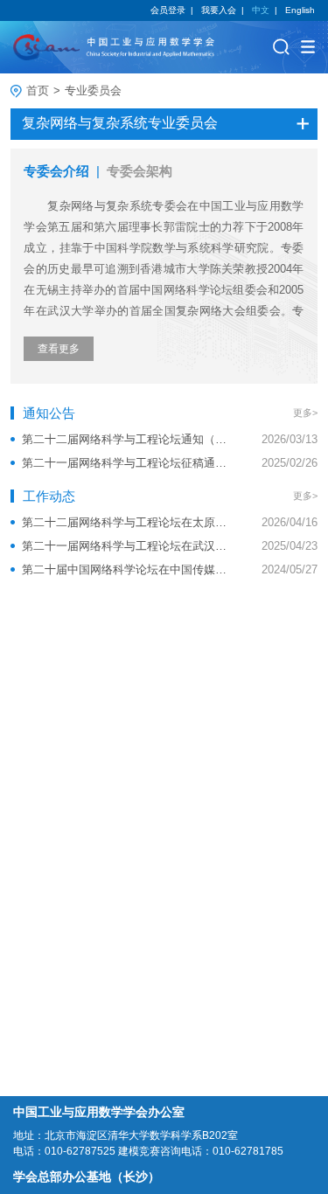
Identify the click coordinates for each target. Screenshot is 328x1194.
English (300, 10)
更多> (305, 412)
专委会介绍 (56, 170)
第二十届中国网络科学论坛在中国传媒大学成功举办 (125, 569)
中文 (260, 10)
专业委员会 (93, 90)
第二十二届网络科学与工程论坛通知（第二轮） (125, 439)
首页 (37, 90)
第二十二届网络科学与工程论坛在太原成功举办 (125, 522)
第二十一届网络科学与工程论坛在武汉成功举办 (125, 545)
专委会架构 (139, 170)
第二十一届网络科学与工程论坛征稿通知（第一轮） (125, 462)
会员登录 (167, 10)
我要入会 (218, 10)
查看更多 (59, 349)
